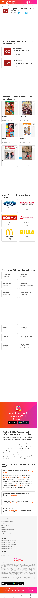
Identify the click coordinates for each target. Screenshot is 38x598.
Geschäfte (7, 6)
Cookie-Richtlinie (24, 592)
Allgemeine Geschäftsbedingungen (23, 590)
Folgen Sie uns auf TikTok (8, 548)
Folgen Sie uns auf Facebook (8, 542)
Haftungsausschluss (9, 590)
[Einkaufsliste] (30, 2)
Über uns (3, 531)
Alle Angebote (5, 525)
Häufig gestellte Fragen (7, 521)
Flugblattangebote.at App (7, 529)
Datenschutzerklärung (14, 592)
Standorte (23, 6)
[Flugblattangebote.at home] (11, 2)
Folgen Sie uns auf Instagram (8, 544)
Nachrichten (4, 535)
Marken (3, 527)
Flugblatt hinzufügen (6, 533)
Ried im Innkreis (22, 477)
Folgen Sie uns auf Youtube (8, 546)
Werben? (3, 523)
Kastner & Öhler (15, 6)
